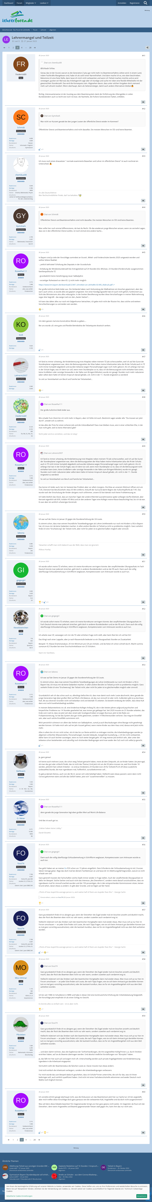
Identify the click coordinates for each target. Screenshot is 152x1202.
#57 (143, 910)
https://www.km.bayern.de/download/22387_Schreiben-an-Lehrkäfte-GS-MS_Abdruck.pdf (76, 285)
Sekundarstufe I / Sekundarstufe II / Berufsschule (26, 1179)
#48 (143, 397)
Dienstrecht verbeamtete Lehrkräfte (21, 1170)
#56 (143, 844)
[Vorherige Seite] (4, 47)
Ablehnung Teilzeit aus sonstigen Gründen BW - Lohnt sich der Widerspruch (40, 1166)
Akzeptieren (141, 1196)
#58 (143, 959)
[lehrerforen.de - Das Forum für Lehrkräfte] (76, 16)
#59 (143, 1016)
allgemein (62, 1170)
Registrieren (135, 3)
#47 (143, 356)
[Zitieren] (143, 102)
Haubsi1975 (62, 1168)
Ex (65, 868)
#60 (143, 1092)
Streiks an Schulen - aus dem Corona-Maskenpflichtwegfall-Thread (86, 1174)
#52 (143, 609)
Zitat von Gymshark (52, 116)
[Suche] (145, 3)
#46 (143, 316)
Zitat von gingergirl (51, 616)
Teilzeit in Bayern (115, 1166)
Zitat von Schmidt (51, 214)
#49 (143, 446)
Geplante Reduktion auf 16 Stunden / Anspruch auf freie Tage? (84, 1166)
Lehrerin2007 (14, 1177)
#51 (143, 561)
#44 (143, 207)
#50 (143, 514)
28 (30, 47)
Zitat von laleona (51, 672)
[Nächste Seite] (35, 47)
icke (60, 1177)
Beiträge (11, 141)
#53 (143, 665)
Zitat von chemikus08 (53, 62)
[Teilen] (147, 47)
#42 (143, 108)
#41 (143, 55)
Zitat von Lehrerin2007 (53, 453)
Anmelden (122, 3)
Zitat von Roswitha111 (53, 404)
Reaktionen (12, 138)
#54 (143, 752)
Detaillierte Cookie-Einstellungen (19, 1196)
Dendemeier (112, 1168)
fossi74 (60, 897)
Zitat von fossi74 (51, 966)
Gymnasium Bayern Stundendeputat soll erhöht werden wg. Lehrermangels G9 (42, 1174)
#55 (143, 799)
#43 (143, 156)
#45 (143, 252)
